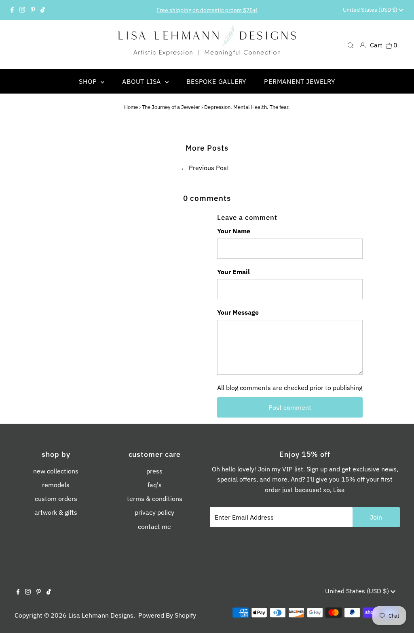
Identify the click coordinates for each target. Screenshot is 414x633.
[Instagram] (22, 10)
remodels (56, 485)
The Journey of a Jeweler (171, 107)
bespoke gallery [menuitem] (216, 81)
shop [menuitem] (89, 81)
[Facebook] (12, 10)
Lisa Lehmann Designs (100, 615)
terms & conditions (154, 498)
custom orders (56, 498)
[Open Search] (350, 45)
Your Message (238, 312)
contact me (154, 526)
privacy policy (154, 512)
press (154, 471)
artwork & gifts (55, 512)
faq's (155, 485)
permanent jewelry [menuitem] (299, 81)
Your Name (233, 231)
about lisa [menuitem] (142, 81)
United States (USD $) (371, 9)
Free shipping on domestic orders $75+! (207, 10)
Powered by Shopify (167, 615)
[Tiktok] (42, 10)
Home (131, 107)
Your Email (233, 272)
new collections (55, 471)
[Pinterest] (33, 10)
